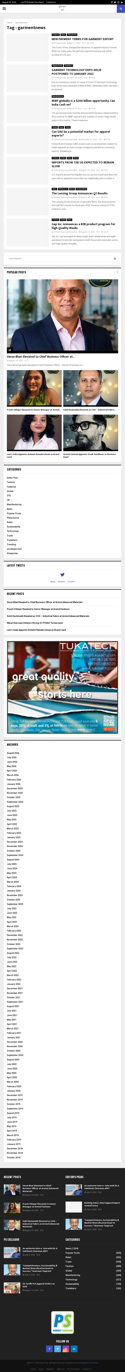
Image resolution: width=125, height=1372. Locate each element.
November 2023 (15, 895)
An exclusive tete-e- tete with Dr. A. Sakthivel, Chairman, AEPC (101, 1187)
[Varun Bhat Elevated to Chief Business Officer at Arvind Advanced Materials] (62, 316)
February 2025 (14, 833)
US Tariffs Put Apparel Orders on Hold (39, 1285)
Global (54, 127)
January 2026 (13, 784)
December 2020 (15, 1042)
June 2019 (12, 1122)
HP (8, 500)
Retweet (61, 581)
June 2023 (12, 913)
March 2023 (13, 926)
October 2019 (13, 1104)
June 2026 (12, 762)
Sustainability (81, 189)
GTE (9, 495)
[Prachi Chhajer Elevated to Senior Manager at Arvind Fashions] (34, 388)
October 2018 (13, 1157)
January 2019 (13, 1144)
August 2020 (13, 1059)
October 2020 (13, 1051)
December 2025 (15, 788)
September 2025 (15, 802)
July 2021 (11, 1011)
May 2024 (11, 873)
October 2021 (13, 997)
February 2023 (14, 931)
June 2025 (12, 815)
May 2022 (11, 966)
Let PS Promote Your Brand (32, 2)
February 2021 (14, 1033)
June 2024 (12, 868)
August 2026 (13, 753)
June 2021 (12, 1015)
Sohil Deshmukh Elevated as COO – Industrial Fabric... (89, 410)
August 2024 (13, 859)
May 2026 (11, 766)
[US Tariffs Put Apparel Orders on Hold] (12, 1287)
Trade (68, 127)
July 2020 (11, 1064)
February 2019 (14, 1140)
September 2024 (15, 855)
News (63, 34)
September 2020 (15, 1055)
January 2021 (13, 1037)
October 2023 (13, 899)
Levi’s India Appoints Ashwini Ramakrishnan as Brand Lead (33, 456)
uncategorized (14, 549)
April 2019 (12, 1131)
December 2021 (15, 988)
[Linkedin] (74, 1348)
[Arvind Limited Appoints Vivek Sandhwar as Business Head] (90, 433)
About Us (60, 1369)
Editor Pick (12, 478)
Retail (76, 158)
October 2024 (13, 851)
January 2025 (13, 837)
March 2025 (13, 828)
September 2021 (15, 1002)
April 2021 (12, 1024)
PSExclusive (72, 34)
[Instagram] (65, 1348)
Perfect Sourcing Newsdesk (65, 139)
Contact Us (51, 2)
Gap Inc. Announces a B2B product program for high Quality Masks (83, 226)
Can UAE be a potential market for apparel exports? (81, 133)
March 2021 (13, 1028)
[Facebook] (49, 1348)
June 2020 (12, 1068)
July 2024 (11, 864)
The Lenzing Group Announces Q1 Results (80, 193)
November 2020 (15, 1046)
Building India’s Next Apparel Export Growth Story (102, 1204)
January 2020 (13, 1091)
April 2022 (12, 971)
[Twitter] (57, 1348)
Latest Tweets (16, 565)
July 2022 (11, 957)
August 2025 (13, 806)
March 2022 (13, 975)
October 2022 (13, 944)
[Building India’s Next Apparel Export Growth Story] (74, 1207)
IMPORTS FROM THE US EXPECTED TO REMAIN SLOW (83, 164)
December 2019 (15, 1095)
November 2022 (15, 939)
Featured (55, 34)
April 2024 (12, 877)
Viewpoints (12, 553)
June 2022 (12, 962)
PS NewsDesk (60, 43)
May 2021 (11, 1019)
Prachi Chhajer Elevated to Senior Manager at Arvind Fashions (38, 609)
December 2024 (15, 842)
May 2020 (11, 1073)
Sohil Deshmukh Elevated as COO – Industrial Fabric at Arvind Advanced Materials (48, 616)
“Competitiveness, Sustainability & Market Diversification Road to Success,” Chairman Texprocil (101, 1222)
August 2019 (13, 1113)
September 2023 (15, 904)
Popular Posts (57, 65)
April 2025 (12, 824)
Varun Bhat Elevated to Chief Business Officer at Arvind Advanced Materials (45, 602)
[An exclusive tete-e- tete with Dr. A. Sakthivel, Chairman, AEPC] (74, 1189)
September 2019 (15, 1108)
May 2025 (11, 819)
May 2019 (11, 1126)
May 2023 (11, 917)
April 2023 (12, 922)
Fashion (55, 158)
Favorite (71, 581)
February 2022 (14, 979)
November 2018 (15, 1153)
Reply (52, 581)
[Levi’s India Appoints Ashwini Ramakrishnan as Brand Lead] (34, 433)
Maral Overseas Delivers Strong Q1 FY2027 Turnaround (35, 623)
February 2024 (14, 886)
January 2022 (13, 984)
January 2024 (13, 890)
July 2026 (11, 757)
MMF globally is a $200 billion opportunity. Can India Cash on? (83, 102)
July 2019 (11, 1117)
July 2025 (11, 811)
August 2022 (13, 953)
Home (33, 1369)
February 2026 (14, 779)
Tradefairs (68, 65)
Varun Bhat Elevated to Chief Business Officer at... (41, 356)
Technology (13, 531)
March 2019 (13, 1135)
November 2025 (15, 793)
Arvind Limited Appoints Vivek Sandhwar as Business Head (89, 456)
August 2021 (13, 1006)
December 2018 (15, 1148)
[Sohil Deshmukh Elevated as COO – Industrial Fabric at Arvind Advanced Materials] (90, 388)
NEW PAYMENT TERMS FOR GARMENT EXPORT (83, 39)
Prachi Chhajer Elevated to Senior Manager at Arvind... (34, 410)
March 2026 (13, 775)
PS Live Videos (73, 1369)
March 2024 (13, 882)
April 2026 (12, 770)
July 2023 (11, 908)
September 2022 (15, 948)
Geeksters (93, 1363)
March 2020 (13, 1082)
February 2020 (14, 1086)
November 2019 (15, 1099)
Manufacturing (57, 96)
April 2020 (12, 1077)
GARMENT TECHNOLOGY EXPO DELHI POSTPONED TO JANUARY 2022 (76, 71)
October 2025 (13, 797)
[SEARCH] (115, 259)
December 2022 (15, 935)
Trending (11, 544)
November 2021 (15, 993)
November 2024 (15, 846)
